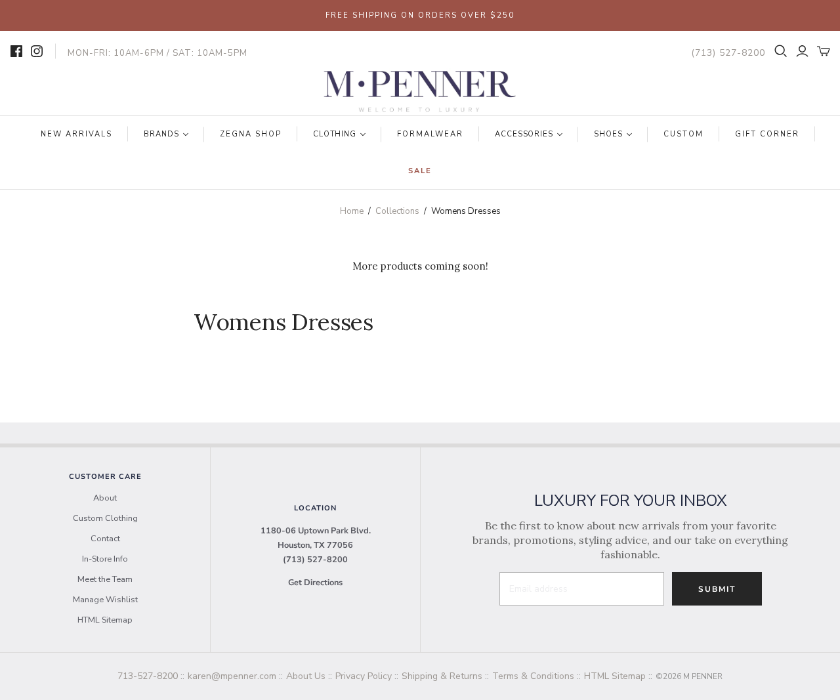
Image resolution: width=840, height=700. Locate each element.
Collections (397, 211)
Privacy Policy (363, 676)
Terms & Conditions (533, 676)
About (105, 498)
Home (352, 211)
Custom (683, 134)
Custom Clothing (105, 518)
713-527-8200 (147, 676)
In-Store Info (105, 559)
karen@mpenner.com (232, 676)
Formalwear (430, 134)
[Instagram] (37, 51)
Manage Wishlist (105, 600)
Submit (717, 589)
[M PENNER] (420, 91)
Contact (105, 539)
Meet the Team (105, 579)
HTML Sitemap (105, 620)
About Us (306, 676)
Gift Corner (767, 134)
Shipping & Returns (442, 676)
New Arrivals (76, 134)
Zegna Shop (251, 134)
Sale (420, 171)
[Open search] (781, 51)
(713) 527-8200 (315, 560)
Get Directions (315, 582)
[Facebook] (16, 51)
